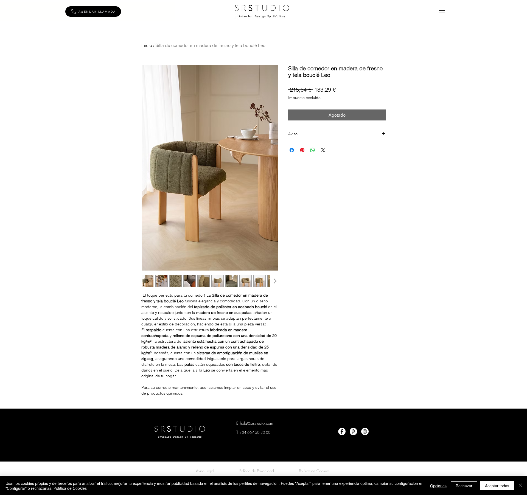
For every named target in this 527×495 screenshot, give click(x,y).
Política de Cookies (70, 488)
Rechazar (464, 485)
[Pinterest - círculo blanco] (353, 431)
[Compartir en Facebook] (291, 150)
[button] (93, 11)
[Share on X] (323, 150)
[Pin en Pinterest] (302, 150)
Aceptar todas (497, 485)
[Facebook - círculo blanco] (342, 431)
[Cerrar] (520, 486)
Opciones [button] (438, 485)
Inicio (146, 45)
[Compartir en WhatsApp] (312, 150)
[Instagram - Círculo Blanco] (365, 431)
